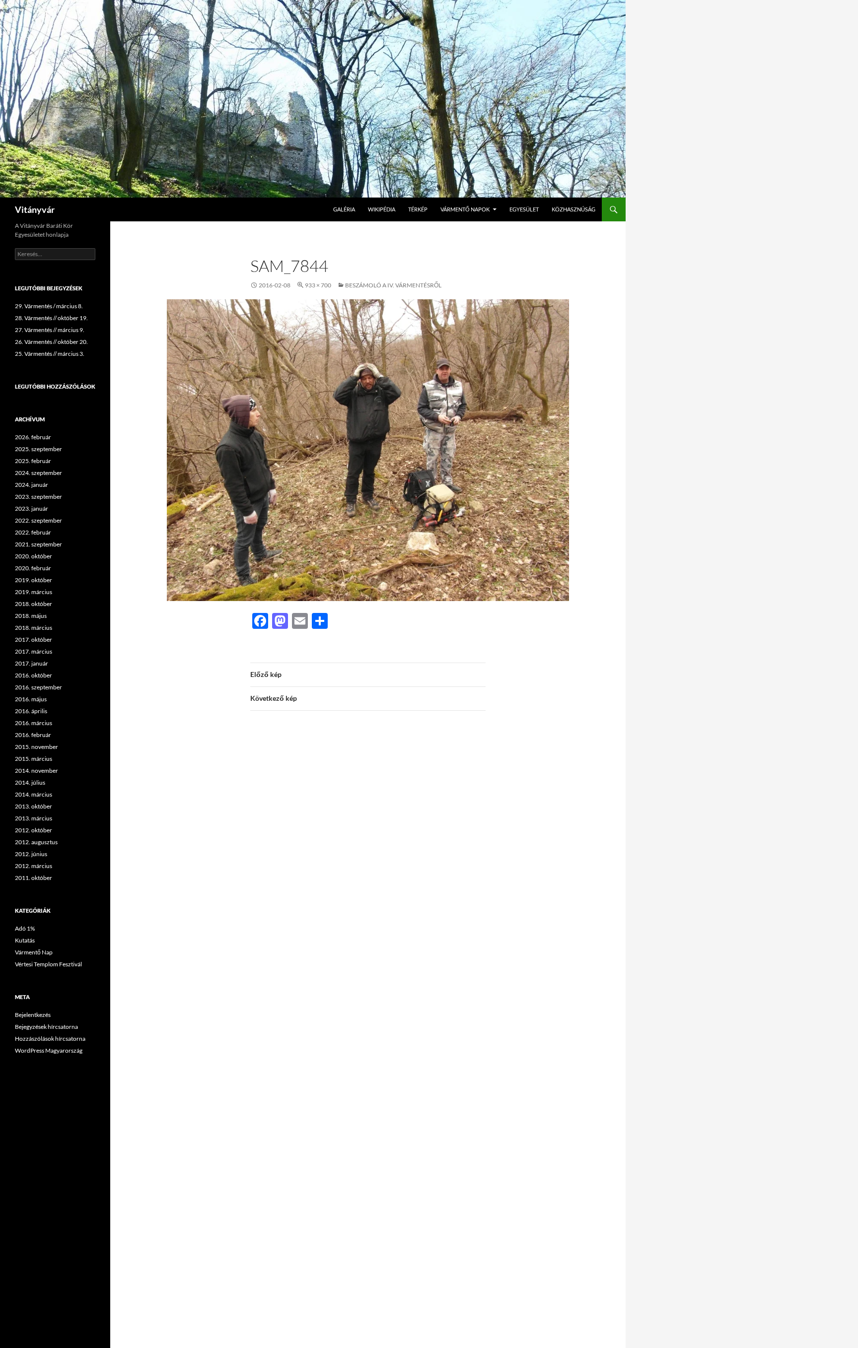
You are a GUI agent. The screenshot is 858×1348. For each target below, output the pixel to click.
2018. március (33, 627)
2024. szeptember (38, 472)
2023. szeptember (38, 496)
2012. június (31, 854)
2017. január (31, 663)
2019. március (33, 592)
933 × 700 (318, 285)
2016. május (31, 699)
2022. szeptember (38, 520)
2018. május (31, 615)
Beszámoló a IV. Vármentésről (393, 285)
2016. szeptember (38, 687)
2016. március (33, 723)
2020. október (33, 556)
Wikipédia (381, 209)
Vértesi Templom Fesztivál (48, 964)
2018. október (33, 603)
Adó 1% (25, 928)
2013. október (33, 806)
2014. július (30, 782)
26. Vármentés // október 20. (51, 341)
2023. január (31, 508)
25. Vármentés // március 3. (49, 353)
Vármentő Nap (34, 952)
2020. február (33, 568)
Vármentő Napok (465, 209)
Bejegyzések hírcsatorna (46, 1026)
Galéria (344, 209)
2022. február (33, 532)
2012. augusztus (36, 842)
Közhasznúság (573, 209)
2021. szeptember (38, 544)
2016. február (33, 735)
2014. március (33, 794)
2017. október (33, 639)
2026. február (33, 437)
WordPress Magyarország (48, 1050)
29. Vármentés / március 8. (49, 306)
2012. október (33, 830)
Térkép (418, 209)
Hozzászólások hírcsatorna (50, 1038)
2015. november (36, 746)
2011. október (33, 877)
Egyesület (524, 209)
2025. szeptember (38, 449)
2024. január (31, 484)
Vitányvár (35, 209)
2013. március (33, 818)
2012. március (33, 866)
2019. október (33, 580)
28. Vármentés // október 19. (51, 318)
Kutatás (25, 940)
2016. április (31, 711)
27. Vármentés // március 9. (49, 330)
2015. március (33, 758)
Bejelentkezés (33, 1014)
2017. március (33, 651)
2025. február (33, 461)
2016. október (33, 675)
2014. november (36, 770)
